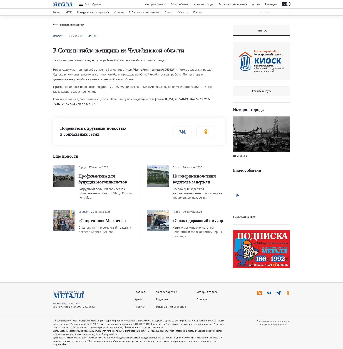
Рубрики (140, 306)
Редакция (271, 4)
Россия (197, 12)
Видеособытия (179, 4)
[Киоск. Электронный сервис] (261, 61)
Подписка (261, 30)
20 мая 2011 (76, 36)
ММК (69, 12)
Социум (119, 12)
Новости (58, 36)
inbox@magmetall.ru (133, 327)
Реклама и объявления (233, 4)
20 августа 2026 (192, 167)
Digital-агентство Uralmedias (272, 324)
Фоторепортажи (155, 4)
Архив (256, 4)
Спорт (168, 12)
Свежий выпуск (261, 91)
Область (183, 12)
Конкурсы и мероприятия (93, 12)
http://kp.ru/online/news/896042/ (149, 70)
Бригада (202, 299)
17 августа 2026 (98, 167)
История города (203, 4)
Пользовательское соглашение (273, 321)
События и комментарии (144, 12)
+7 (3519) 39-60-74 (154, 327)
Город (56, 12)
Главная (140, 292)
